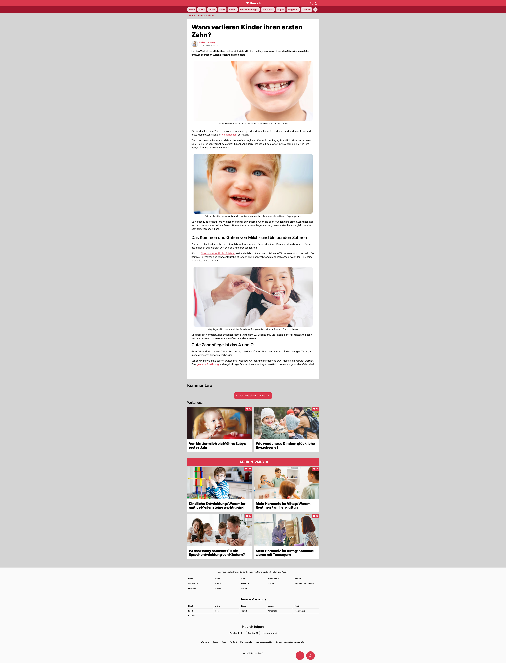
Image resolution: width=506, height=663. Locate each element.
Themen (218, 588)
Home (192, 15)
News (190, 578)
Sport (243, 578)
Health (191, 606)
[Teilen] (300, 655)
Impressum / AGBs (264, 642)
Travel (244, 611)
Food (190, 611)
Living (217, 606)
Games (271, 583)
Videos (218, 583)
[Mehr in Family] (253, 462)
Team (215, 642)
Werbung (205, 642)
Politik (217, 578)
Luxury (271, 606)
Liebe (243, 606)
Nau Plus (245, 583)
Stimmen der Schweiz (304, 583)
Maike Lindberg (207, 42)
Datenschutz (246, 642)
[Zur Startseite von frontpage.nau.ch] (253, 3)
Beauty (191, 616)
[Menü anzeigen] (316, 3)
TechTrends (299, 611)
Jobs (224, 642)
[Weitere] (315, 9)
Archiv (244, 588)
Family (201, 15)
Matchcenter (273, 578)
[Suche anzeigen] (311, 3)
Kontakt (233, 642)
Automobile (273, 611)
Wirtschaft (193, 583)
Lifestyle (192, 588)
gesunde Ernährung (208, 364)
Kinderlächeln (229, 134)
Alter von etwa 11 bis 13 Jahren (218, 253)
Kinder (211, 15)
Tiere (217, 611)
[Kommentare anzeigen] (310, 655)
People (297, 578)
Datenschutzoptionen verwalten (290, 642)
